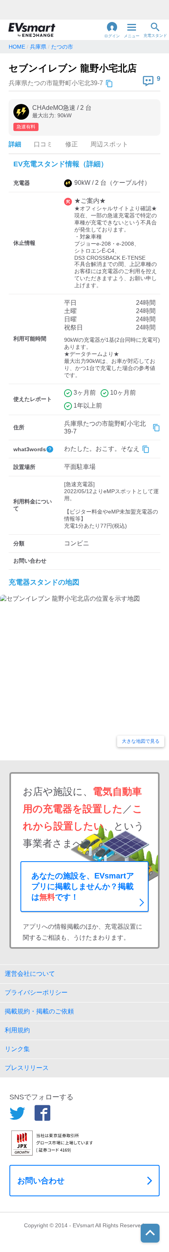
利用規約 (17, 1030)
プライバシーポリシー (36, 992)
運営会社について (30, 973)
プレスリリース (27, 1067)
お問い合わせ (40, 1180)
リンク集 (17, 1049)
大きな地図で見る (141, 741)
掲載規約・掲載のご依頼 (39, 1011)
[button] (112, 30)
